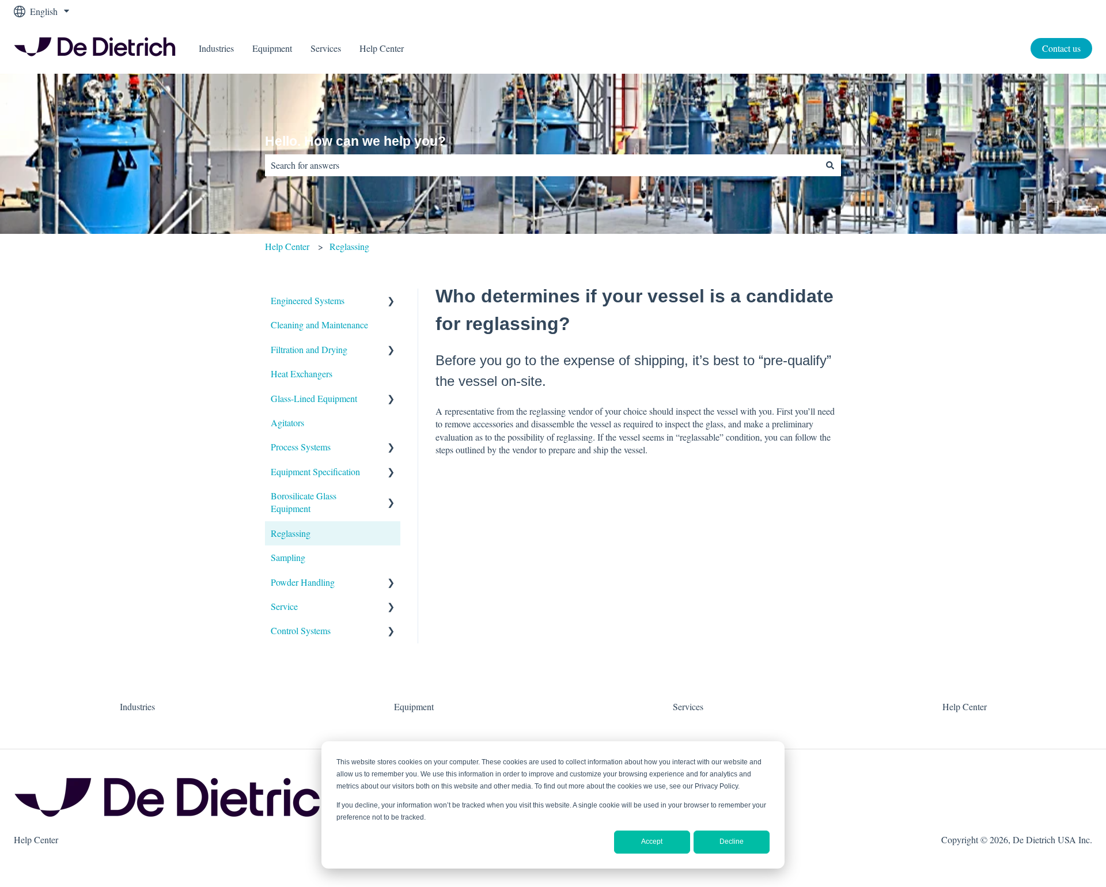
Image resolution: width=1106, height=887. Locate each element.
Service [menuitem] (284, 606)
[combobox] (542, 165)
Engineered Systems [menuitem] (307, 300)
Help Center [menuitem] (964, 706)
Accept (651, 841)
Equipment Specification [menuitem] (315, 471)
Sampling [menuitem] (288, 557)
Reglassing (349, 246)
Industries (216, 48)
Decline (731, 841)
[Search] (830, 165)
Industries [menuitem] (137, 706)
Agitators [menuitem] (287, 422)
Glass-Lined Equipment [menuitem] (314, 398)
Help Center (381, 48)
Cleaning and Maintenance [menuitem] (319, 325)
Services (325, 48)
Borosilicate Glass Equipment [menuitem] (303, 502)
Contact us (1061, 48)
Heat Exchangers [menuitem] (301, 373)
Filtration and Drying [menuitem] (309, 349)
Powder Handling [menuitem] (303, 582)
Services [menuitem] (688, 706)
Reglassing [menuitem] (290, 533)
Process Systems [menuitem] (301, 447)
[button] (391, 301)
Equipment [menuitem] (414, 706)
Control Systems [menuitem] (301, 630)
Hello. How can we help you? (355, 141)
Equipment (272, 48)
